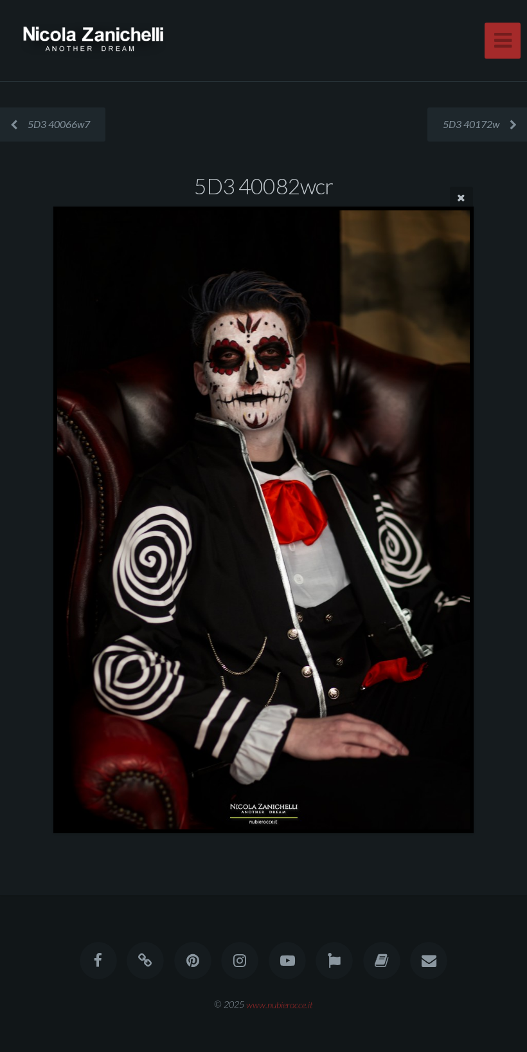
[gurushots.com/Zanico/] (334, 960)
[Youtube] (287, 960)
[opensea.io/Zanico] (146, 960)
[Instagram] (239, 960)
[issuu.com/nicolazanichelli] (381, 960)
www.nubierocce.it (279, 1004)
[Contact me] (428, 960)
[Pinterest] (192, 960)
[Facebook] (98, 960)
